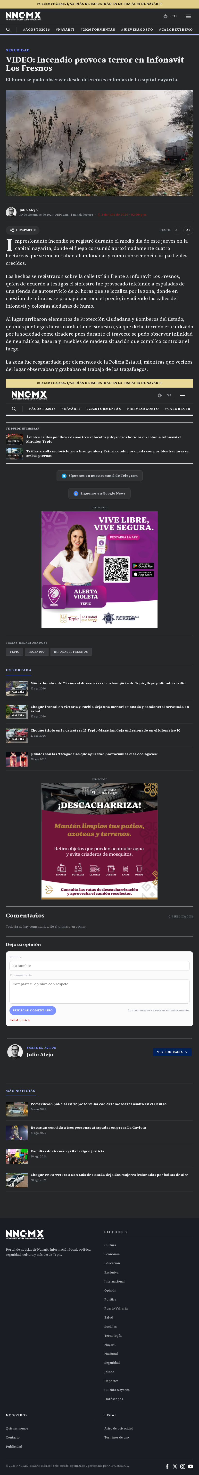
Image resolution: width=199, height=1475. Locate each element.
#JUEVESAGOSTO (137, 30)
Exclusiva (111, 1272)
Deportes (111, 1381)
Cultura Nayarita (117, 1390)
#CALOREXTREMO (176, 30)
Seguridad (18, 50)
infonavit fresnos (71, 652)
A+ (188, 230)
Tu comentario (20, 975)
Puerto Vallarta (116, 1308)
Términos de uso (116, 1437)
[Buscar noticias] (8, 30)
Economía (112, 1254)
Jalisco (109, 1372)
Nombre (15, 957)
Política (110, 1299)
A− (177, 230)
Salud (108, 1317)
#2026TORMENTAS (98, 30)
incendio (37, 652)
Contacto (13, 1437)
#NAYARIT (65, 30)
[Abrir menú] (188, 16)
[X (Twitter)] (175, 1466)
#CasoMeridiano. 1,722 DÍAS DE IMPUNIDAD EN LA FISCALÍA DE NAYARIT (99, 4)
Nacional (111, 1354)
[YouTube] (190, 1466)
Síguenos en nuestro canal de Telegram (103, 476)
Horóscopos (113, 1399)
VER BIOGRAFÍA (170, 1052)
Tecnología (113, 1336)
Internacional (114, 1281)
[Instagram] (182, 1466)
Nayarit (110, 1345)
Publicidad (14, 1447)
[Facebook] (167, 1466)
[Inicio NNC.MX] (23, 16)
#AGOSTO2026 (36, 30)
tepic (14, 652)
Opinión (110, 1290)
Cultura (110, 1245)
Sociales (110, 1327)
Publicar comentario (33, 1010)
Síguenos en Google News (102, 493)
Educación (112, 1263)
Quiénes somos (17, 1428)
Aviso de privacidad (118, 1428)
